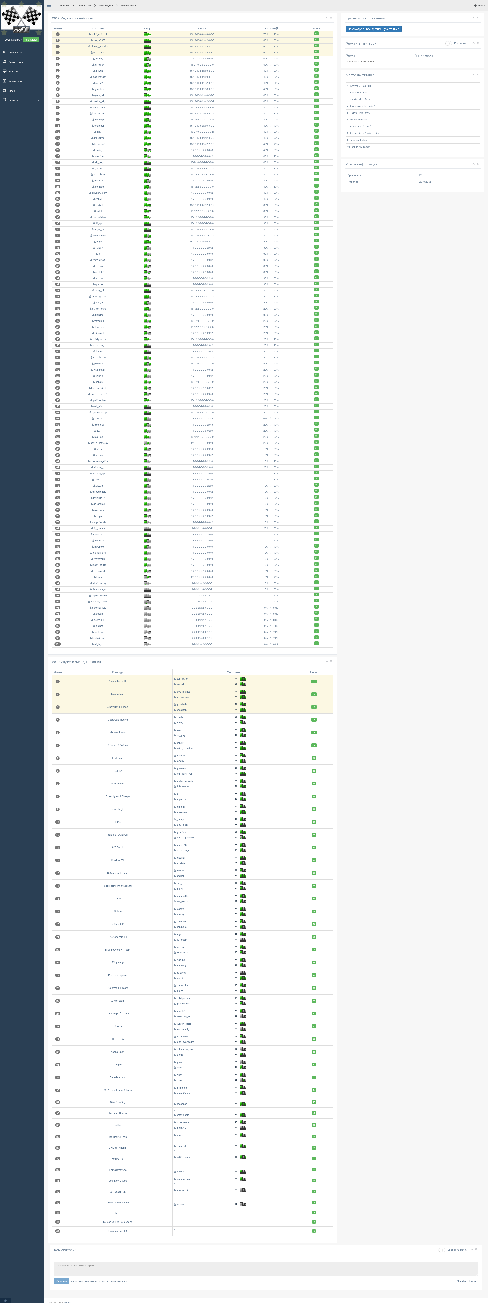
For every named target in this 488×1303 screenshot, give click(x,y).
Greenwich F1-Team (118, 707)
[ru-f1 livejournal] (5, 1300)
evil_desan (99, 52)
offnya (99, 302)
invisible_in (99, 497)
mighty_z (99, 644)
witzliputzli (99, 369)
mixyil (99, 199)
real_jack (99, 436)
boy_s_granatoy (99, 443)
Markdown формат (467, 1281)
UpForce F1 (117, 898)
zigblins (99, 314)
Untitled (118, 1125)
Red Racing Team (118, 1136)
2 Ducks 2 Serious (118, 745)
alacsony (99, 510)
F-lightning (118, 962)
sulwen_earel (99, 308)
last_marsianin (99, 388)
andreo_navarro (99, 394)
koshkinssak (99, 638)
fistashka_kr (99, 589)
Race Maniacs (118, 1077)
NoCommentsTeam (117, 873)
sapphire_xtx (99, 522)
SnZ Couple (117, 847)
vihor (99, 449)
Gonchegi (117, 809)
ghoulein (99, 479)
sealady (99, 540)
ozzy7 (99, 83)
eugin (99, 241)
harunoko (99, 546)
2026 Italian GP (13, 39)
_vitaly (99, 247)
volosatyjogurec (99, 601)
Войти (481, 5)
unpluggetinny (99, 595)
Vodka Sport (117, 1051)
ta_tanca (99, 632)
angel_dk (99, 229)
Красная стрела (117, 975)
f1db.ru (118, 911)
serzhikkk (99, 619)
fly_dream (99, 528)
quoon (99, 613)
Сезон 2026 (85, 5)
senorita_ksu (99, 607)
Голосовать (461, 43)
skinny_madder (99, 46)
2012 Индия (106, 5)
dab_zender (99, 77)
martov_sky (99, 101)
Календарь (15, 81)
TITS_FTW (118, 1039)
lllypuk (99, 351)
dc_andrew (99, 504)
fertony (99, 58)
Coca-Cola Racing (118, 719)
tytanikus (99, 89)
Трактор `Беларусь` (117, 834)
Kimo (118, 822)
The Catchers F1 (117, 937)
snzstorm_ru (99, 345)
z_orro (99, 278)
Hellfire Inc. (118, 1158)
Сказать (61, 1281)
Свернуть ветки (457, 1249)
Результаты (15, 62)
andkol (99, 205)
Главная (65, 5)
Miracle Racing (118, 732)
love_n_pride (99, 113)
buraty (99, 150)
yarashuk (99, 321)
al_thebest (99, 174)
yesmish (99, 168)
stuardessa (99, 534)
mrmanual (99, 571)
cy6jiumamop (99, 412)
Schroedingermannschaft (118, 885)
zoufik (99, 70)
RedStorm (117, 758)
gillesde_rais (99, 491)
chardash (99, 125)
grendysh (99, 95)
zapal (99, 516)
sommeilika (99, 235)
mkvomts (99, 138)
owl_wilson (99, 406)
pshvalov (99, 363)
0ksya (99, 485)
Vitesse (118, 1026)
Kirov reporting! (117, 1102)
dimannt (99, 333)
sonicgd (99, 186)
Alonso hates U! (118, 681)
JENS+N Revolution (118, 1202)
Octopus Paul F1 (117, 1231)
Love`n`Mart (117, 694)
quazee (99, 284)
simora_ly (99, 467)
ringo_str (99, 327)
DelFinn (118, 770)
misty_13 (99, 180)
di (99, 253)
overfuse (99, 418)
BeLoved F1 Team (118, 988)
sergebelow (99, 357)
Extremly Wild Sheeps (117, 796)
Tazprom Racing (118, 1113)
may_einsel (99, 260)
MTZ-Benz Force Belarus (118, 1090)
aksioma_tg (99, 583)
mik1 (99, 211)
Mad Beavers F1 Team (117, 949)
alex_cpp (99, 424)
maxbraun (99, 558)
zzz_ (99, 430)
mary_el (99, 290)
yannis (99, 375)
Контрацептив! (118, 1191)
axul (99, 131)
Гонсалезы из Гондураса (117, 1222)
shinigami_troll (99, 34)
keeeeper (99, 144)
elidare (99, 626)
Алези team (117, 1000)
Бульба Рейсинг (118, 1147)
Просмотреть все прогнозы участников (373, 29)
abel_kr (99, 272)
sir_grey (99, 162)
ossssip (99, 119)
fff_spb (99, 223)
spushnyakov (99, 192)
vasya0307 (99, 40)
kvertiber (99, 156)
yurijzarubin (99, 400)
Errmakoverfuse (118, 1169)
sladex (99, 455)
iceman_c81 (99, 552)
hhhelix (99, 382)
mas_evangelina (99, 461)
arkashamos (99, 107)
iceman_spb (99, 473)
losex (99, 577)
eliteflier (99, 64)
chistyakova (99, 339)
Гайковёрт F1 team (118, 1013)
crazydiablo (99, 217)
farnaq (99, 266)
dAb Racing (117, 783)
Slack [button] (11, 90)
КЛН (117, 1212)
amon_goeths (99, 296)
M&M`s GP (118, 924)
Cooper (118, 1064)
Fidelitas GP (118, 860)
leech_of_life (99, 565)
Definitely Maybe (117, 1180)
